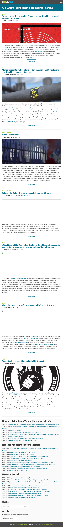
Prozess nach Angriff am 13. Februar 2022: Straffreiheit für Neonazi (28, 495)
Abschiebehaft (34, 336)
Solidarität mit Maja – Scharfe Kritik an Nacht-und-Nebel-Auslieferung (29, 492)
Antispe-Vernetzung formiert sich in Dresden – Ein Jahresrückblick (28, 468)
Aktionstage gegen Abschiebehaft (29, 338)
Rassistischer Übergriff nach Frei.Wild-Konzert (23, 361)
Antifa (4, 191)
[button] (61, 2)
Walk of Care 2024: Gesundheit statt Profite (22, 452)
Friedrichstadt (6, 348)
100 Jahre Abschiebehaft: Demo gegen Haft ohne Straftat (28, 305)
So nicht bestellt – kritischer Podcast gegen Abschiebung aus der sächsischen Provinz (31, 17)
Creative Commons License (45, 524)
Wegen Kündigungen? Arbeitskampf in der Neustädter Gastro (26, 478)
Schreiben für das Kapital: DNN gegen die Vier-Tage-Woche (26, 458)
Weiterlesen (31, 61)
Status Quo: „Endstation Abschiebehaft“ (20, 460)
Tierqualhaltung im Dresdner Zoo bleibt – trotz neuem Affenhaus (28, 490)
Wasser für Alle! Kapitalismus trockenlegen (21, 454)
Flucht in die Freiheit (11, 134)
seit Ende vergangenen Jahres (44, 344)
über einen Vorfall (52, 112)
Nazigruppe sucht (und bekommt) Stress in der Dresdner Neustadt (28, 486)
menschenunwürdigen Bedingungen (32, 108)
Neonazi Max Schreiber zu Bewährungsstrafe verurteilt (25, 494)
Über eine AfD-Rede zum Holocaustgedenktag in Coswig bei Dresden (29, 480)
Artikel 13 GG (12, 122)
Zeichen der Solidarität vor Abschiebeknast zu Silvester (26, 193)
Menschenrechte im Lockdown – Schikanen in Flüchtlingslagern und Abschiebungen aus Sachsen (30, 71)
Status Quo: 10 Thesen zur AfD (18, 470)
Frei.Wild (15, 395)
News (3, 132)
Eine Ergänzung (25, 195)
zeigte (32, 348)
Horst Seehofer (39, 51)
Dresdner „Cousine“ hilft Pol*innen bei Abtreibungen (24, 488)
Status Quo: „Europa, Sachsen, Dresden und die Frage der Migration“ (28, 456)
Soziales (4, 14)
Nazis (3, 359)
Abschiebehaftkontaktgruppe (18, 278)
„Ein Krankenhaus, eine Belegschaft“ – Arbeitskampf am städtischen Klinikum (31, 462)
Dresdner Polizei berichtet (14, 393)
